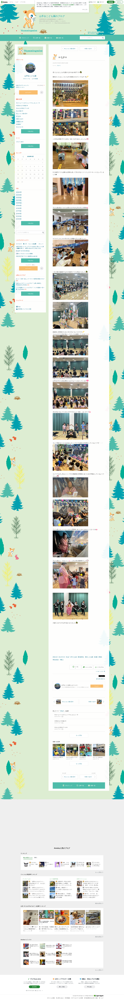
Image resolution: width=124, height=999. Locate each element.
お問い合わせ (60, 998)
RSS (19, 306)
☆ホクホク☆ (19, 127)
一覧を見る (30, 131)
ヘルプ (101, 998)
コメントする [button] (88, 667)
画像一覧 (49, 38)
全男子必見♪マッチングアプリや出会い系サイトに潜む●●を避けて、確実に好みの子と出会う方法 (30, 247)
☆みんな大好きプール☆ (22, 108)
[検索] (103, 38)
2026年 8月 (30, 156)
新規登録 (111, 2)
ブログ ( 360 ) (20, 141)
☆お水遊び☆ (19, 111)
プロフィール (26, 78)
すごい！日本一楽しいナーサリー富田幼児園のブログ (30, 279)
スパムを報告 (52, 998)
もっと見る (79, 735)
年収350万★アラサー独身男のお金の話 (26, 256)
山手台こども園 (30, 76)
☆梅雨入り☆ (19, 121)
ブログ (58, 65)
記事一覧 (38, 38)
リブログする (100, 667)
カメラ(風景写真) (54, 879)
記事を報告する (101, 678)
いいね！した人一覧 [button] (100, 671)
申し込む (89, 986)
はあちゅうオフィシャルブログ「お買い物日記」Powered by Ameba (29, 284)
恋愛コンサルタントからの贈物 (24, 253)
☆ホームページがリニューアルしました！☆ (28, 103)
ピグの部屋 (35, 78)
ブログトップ (25, 38)
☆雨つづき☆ (88, 48)
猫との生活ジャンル (27, 857)
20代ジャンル (19, 87)
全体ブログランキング (22, 85)
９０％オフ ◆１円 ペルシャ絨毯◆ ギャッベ (30, 244)
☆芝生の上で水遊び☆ (22, 105)
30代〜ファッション (82, 879)
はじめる (34, 986)
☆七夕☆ (62, 57)
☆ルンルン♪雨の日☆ (69, 48)
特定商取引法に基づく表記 (92, 998)
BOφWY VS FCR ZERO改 (23, 251)
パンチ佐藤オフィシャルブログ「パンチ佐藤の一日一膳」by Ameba (30, 288)
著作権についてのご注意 (24, 309)
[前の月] (23, 157)
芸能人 (35, 857)
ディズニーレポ (26, 879)
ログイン (119, 2)
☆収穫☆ (18, 124)
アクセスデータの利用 (78, 998)
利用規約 (68, 998)
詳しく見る (62, 986)
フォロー (96, 686)
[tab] (27, 857)
